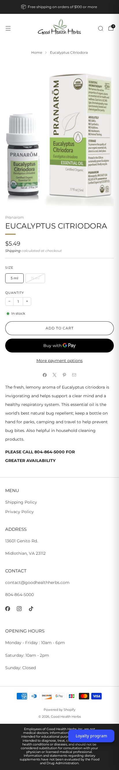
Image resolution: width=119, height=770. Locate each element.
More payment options (59, 360)
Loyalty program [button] (91, 736)
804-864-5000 (19, 594)
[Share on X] (54, 375)
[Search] (100, 28)
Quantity (14, 293)
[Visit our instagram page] (19, 609)
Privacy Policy (19, 511)
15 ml (35, 278)
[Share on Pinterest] (64, 375)
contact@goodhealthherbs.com (37, 582)
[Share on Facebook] (45, 375)
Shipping (13, 251)
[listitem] (59, 7)
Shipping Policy (21, 502)
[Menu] (8, 28)
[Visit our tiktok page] (31, 609)
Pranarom (14, 217)
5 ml (14, 278)
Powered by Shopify (59, 710)
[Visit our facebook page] (8, 609)
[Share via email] (74, 375)
